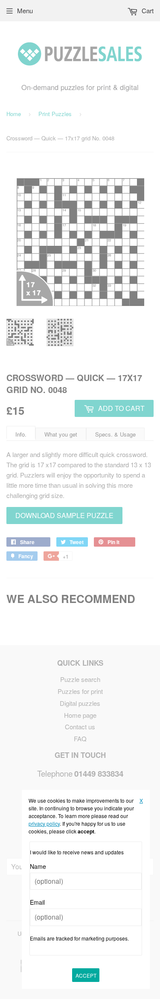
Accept (86, 975)
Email (37, 902)
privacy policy (44, 823)
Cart (147, 10)
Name (38, 866)
